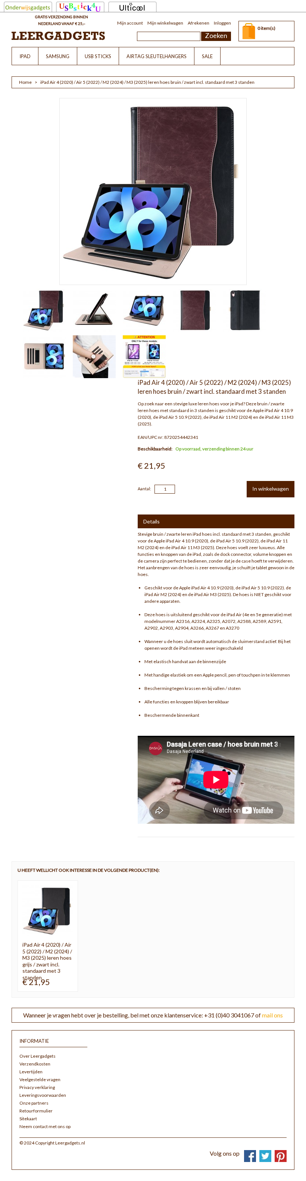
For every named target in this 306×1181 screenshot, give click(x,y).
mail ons (272, 1015)
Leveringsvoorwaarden (42, 1095)
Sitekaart (28, 1118)
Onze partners (34, 1103)
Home (25, 82)
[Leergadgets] (58, 35)
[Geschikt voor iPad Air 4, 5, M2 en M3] (141, 356)
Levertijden (31, 1071)
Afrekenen (198, 23)
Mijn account (130, 23)
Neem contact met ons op (45, 1126)
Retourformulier (36, 1111)
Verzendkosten (34, 1064)
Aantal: (144, 488)
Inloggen (222, 23)
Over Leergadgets (37, 1056)
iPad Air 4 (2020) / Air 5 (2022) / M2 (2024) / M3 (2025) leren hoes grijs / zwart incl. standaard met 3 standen (47, 961)
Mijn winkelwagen (165, 23)
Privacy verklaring (37, 1087)
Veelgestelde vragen (39, 1079)
